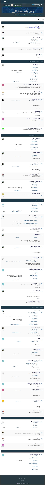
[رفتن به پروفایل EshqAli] (3, 32)
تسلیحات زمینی (34, 205)
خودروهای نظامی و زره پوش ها (33, 216)
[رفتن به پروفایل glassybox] (3, 401)
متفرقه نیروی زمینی (36, 283)
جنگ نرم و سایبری (34, 76)
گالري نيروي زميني (34, 40)
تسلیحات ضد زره (34, 211)
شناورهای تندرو (34, 318)
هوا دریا (38, 338)
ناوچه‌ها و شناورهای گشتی (32, 316)
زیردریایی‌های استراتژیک (33, 329)
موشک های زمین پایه (35, 246)
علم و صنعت (35, 466)
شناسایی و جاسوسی (33, 144)
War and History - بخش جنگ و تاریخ (36, 61)
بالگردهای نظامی (36, 152)
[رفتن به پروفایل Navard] (3, 100)
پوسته (25, 478)
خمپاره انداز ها (17, 237)
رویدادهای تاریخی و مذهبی (32, 458)
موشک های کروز (16, 247)
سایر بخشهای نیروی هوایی (34, 181)
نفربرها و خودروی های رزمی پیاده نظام (30, 220)
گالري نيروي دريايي (34, 42)
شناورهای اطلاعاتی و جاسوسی (14, 324)
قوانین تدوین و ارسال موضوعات (36, 14)
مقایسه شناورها (34, 319)
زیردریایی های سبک (33, 332)
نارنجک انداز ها (34, 280)
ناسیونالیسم (35, 460)
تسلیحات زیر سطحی (16, 354)
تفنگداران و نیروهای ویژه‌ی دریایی (31, 363)
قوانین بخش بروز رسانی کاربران (23, 14)
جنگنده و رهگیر (34, 139)
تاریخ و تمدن (34, 66)
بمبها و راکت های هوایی (15, 166)
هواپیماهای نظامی (36, 138)
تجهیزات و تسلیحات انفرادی (34, 269)
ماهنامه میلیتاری (36, 32)
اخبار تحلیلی (35, 425)
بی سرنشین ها (34, 141)
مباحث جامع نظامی (36, 64)
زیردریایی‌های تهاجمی (33, 330)
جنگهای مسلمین (34, 72)
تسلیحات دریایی (36, 349)
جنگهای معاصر (34, 69)
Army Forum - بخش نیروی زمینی (37, 200)
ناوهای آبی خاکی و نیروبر (33, 324)
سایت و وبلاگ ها (34, 468)
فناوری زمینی (35, 207)
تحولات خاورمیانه (34, 120)
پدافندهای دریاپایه (34, 354)
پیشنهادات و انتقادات (16, 471)
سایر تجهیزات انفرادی (16, 280)
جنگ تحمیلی (37, 111)
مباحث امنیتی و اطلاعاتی (33, 463)
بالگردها (35, 340)
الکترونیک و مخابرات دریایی (32, 373)
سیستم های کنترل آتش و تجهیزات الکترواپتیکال (13, 261)
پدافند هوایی (35, 182)
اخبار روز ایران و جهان (35, 421)
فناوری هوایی (34, 184)
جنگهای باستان (34, 70)
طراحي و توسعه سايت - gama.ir (22, 483)
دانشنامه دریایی (34, 366)
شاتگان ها (35, 278)
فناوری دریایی (34, 375)
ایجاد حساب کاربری (7, 5)
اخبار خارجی (17, 401)
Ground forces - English (34, 301)
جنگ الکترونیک (34, 261)
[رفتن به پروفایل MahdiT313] (3, 92)
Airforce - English (36, 194)
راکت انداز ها (35, 237)
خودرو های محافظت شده (15, 225)
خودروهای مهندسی (34, 218)
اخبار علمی (35, 427)
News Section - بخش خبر (38, 418)
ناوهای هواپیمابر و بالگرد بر (32, 312)
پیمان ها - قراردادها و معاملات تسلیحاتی (31, 84)
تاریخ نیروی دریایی (36, 389)
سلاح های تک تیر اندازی (33, 276)
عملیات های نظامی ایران (33, 100)
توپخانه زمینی (37, 234)
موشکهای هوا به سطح (33, 166)
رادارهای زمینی (34, 258)
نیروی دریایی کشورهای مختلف (32, 364)
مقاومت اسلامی (34, 75)
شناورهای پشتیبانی (34, 321)
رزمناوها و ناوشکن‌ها (33, 313)
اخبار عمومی (35, 424)
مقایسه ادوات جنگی (33, 210)
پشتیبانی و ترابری (34, 143)
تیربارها (35, 272)
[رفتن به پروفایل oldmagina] (3, 432)
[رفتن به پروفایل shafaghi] (3, 175)
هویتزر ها (35, 235)
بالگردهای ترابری (34, 155)
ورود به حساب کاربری (18, 5)
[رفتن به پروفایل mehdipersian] (3, 205)
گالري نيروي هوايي (34, 39)
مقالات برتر (38, 54)
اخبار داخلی (35, 401)
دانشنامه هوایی (16, 190)
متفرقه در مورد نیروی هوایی (34, 174)
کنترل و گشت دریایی (33, 147)
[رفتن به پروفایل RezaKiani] (3, 85)
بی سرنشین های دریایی (33, 323)
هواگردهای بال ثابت (33, 341)
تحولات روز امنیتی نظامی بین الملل (33, 118)
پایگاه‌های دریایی (34, 361)
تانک (36, 217)
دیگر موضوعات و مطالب (35, 454)
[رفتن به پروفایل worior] (3, 65)
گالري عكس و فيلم (36, 38)
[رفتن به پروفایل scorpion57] (3, 129)
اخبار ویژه (17, 427)
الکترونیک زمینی (37, 257)
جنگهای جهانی (34, 67)
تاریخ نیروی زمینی (34, 208)
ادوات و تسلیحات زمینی (35, 204)
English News (36, 444)
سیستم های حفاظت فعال (15, 211)
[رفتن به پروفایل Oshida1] (3, 119)
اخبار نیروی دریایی (36, 400)
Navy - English (36, 411)
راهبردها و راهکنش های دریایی (33, 383)
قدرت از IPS (22, 482)
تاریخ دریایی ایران (34, 390)
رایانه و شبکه (37, 438)
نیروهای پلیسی (34, 461)
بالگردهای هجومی (34, 153)
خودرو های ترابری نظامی (33, 221)
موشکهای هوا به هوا (33, 164)
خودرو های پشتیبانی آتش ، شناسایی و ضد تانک (30, 223)
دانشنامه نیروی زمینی (33, 292)
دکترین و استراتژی (36, 92)
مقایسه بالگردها (16, 156)
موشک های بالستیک (33, 247)
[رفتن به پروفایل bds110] (3, 328)
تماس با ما (20, 478)
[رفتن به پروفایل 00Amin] (3, 445)
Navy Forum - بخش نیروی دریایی (37, 307)
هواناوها (18, 341)
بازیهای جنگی (34, 465)
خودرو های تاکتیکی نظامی (32, 225)
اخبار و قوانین (37, 26)
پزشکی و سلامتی (34, 471)
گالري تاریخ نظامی (16, 42)
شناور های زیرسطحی (36, 328)
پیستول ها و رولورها (33, 275)
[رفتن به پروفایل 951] (3, 112)
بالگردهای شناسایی (34, 156)
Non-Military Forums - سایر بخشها (36, 451)
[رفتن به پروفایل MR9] (3, 27)
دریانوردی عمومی (34, 377)
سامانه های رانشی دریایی (15, 377)
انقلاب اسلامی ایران (34, 455)
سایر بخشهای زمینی (36, 290)
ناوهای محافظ (34, 315)
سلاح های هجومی (34, 270)
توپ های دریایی (34, 350)
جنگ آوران (35, 73)
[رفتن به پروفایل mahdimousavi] (3, 439)
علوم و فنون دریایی (36, 372)
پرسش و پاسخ (34, 469)
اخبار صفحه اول (37, 432)
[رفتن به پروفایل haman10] (3, 412)
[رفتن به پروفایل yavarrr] (3, 194)
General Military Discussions (33, 128)
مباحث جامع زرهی (36, 228)
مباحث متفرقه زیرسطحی (15, 332)
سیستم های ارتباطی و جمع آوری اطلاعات (30, 260)
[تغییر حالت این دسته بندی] (2, 22)
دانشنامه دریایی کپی (16, 366)
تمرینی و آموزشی (34, 149)
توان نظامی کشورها (33, 79)
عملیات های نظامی (36, 99)
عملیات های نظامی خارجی (15, 100)
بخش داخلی (41, 22)
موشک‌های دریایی (34, 352)
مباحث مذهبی (34, 457)
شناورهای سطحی (36, 311)
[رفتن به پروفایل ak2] (3, 55)
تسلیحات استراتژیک (33, 81)
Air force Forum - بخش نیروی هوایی (36, 135)
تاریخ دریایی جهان (16, 390)
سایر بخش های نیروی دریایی (34, 360)
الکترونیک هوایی (34, 185)
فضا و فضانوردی (34, 190)
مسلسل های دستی (34, 273)
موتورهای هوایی (34, 187)
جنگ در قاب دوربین (16, 81)
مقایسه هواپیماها (16, 149)
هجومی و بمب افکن (33, 146)
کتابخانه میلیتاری (36, 48)
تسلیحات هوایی (37, 163)
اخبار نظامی (35, 422)
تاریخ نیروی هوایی (34, 189)
